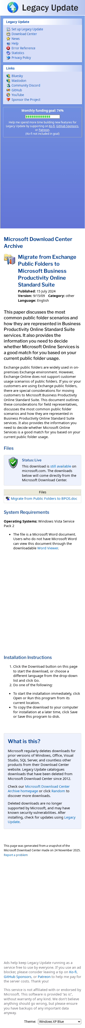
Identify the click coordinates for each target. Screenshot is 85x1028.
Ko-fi (52, 126)
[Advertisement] (42, 183)
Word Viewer (47, 548)
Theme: (30, 1021)
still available (60, 466)
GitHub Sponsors (67, 126)
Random (58, 790)
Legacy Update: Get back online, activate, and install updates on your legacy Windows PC (42, 7)
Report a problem (16, 855)
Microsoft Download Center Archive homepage (39, 788)
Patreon (44, 130)
